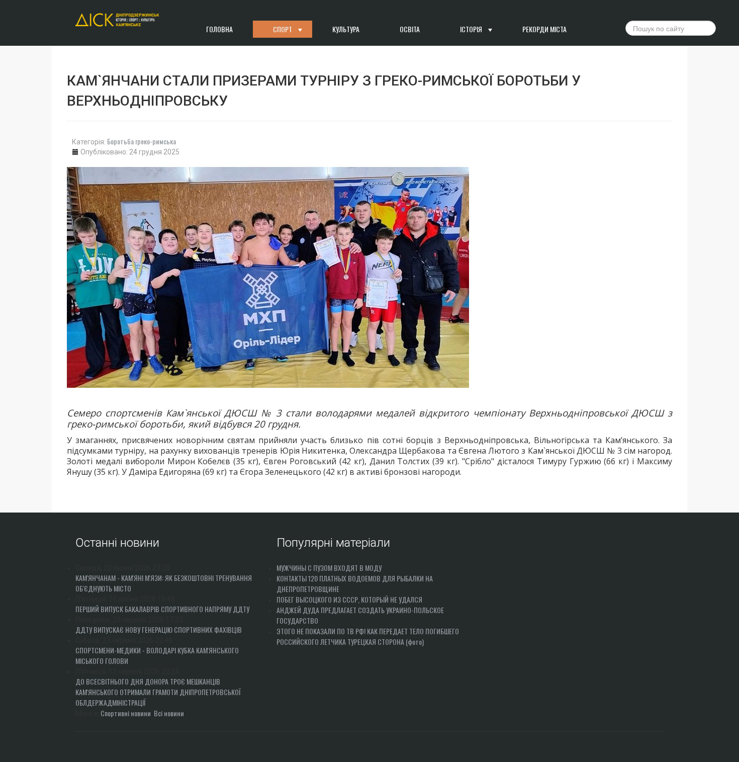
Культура (345, 29)
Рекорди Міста (544, 29)
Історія (471, 29)
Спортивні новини (126, 713)
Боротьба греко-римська (141, 141)
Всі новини (169, 713)
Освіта (410, 29)
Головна (219, 29)
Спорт (282, 29)
